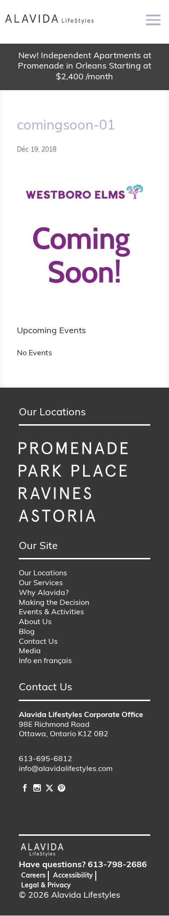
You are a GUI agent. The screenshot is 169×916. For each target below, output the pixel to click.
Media (30, 651)
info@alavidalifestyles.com (66, 769)
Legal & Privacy (46, 885)
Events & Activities (51, 612)
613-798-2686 (117, 865)
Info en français (45, 661)
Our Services (41, 583)
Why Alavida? (44, 593)
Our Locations (43, 573)
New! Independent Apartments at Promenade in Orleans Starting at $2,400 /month (84, 67)
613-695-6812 (45, 759)
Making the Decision (54, 603)
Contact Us (38, 642)
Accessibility (73, 875)
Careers (33, 875)
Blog (27, 632)
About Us (35, 622)
